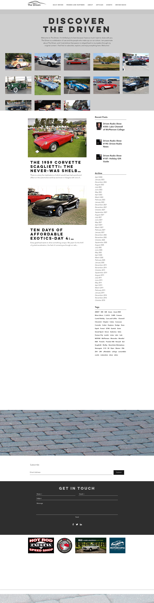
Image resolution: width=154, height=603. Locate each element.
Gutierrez (113, 332)
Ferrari (102, 328)
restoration (104, 355)
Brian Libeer (99, 315)
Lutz (121, 335)
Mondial (121, 338)
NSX (96, 342)
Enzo (122, 325)
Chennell (121, 318)
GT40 (108, 328)
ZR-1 (96, 352)
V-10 (104, 348)
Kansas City (99, 335)
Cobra (112, 322)
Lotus (112, 335)
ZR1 (100, 352)
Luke (116, 335)
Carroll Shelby (100, 318)
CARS (113, 315)
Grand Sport (99, 332)
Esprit (97, 328)
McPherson (105, 338)
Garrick (113, 328)
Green (107, 332)
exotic (97, 355)
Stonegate (98, 348)
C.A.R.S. (107, 315)
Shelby (105, 345)
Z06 (123, 348)
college (114, 352)
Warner (117, 348)
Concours (118, 322)
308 (102, 312)
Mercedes (114, 338)
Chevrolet (98, 322)
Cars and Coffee (111, 318)
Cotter (104, 325)
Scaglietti (98, 345)
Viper (112, 348)
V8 (108, 348)
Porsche (102, 342)
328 (105, 312)
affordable (107, 352)
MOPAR (97, 338)
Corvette (98, 325)
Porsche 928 (110, 342)
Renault (118, 342)
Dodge (117, 325)
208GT (97, 312)
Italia (119, 332)
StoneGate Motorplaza (116, 345)
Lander (106, 335)
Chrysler (105, 322)
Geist (119, 328)
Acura (110, 312)
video (116, 355)
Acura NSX (117, 312)
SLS (123, 342)
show (111, 355)
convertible (122, 352)
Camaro (119, 315)
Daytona (111, 325)
